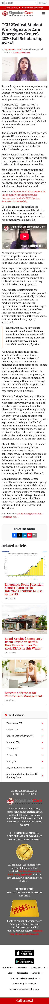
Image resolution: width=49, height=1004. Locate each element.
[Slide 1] (17, 701)
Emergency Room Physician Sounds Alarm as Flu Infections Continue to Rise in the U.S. (24, 589)
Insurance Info (38, 968)
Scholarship (22, 973)
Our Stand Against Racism (23, 984)
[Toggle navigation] (43, 13)
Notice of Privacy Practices (23, 978)
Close (43, 3)
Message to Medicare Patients (24, 989)
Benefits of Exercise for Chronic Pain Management (23, 694)
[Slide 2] (22, 701)
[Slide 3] (27, 701)
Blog (10, 973)
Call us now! (24, 1000)
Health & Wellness (21, 52)
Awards (36, 973)
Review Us (22, 968)
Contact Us (7, 968)
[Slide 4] (32, 701)
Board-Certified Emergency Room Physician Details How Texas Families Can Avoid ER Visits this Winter (23, 643)
